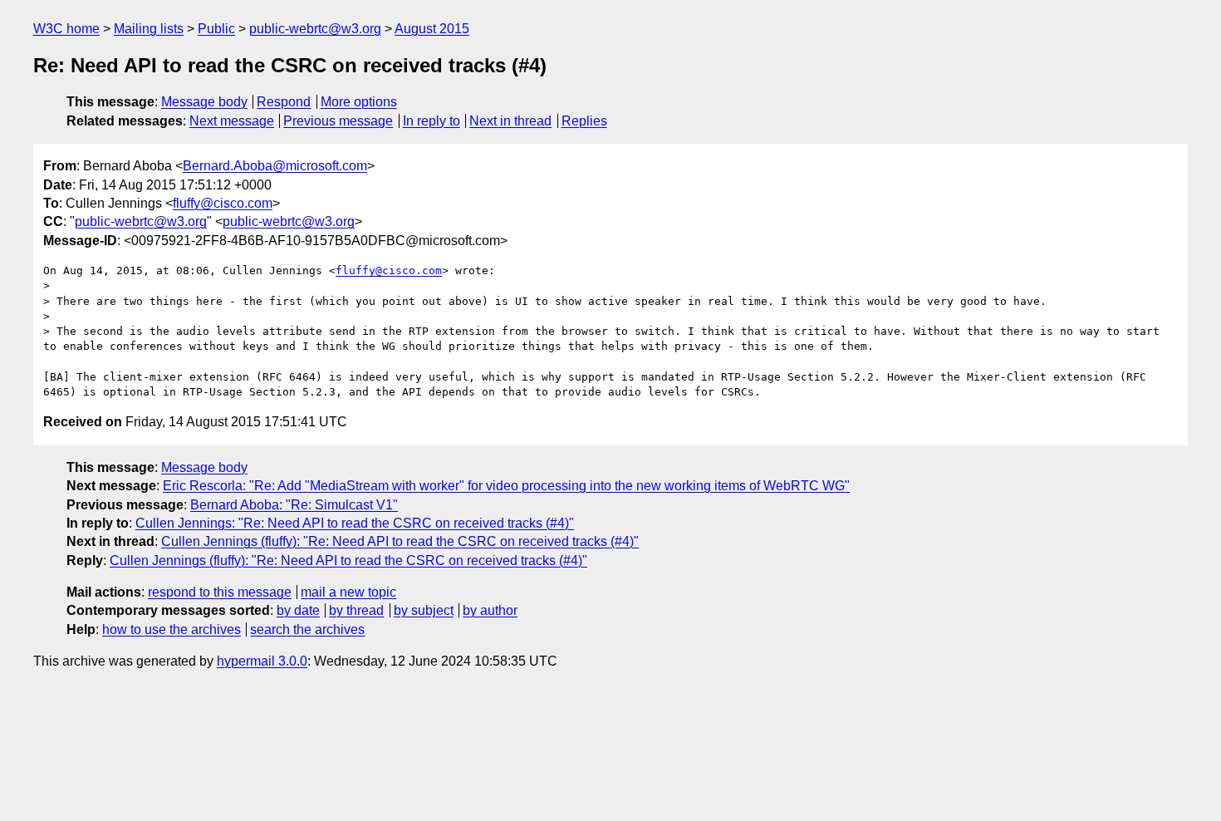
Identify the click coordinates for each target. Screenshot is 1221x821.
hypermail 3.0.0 (262, 661)
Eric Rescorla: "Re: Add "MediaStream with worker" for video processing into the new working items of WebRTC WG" (506, 486)
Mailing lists (149, 29)
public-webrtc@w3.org (315, 29)
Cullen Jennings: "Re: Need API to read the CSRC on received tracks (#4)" (354, 523)
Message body (204, 102)
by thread (356, 610)
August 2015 (432, 29)
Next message (231, 121)
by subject (424, 610)
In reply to (431, 121)
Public (216, 29)
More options (359, 102)
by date (298, 610)
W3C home (66, 29)
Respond (284, 102)
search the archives (307, 629)
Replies (584, 121)
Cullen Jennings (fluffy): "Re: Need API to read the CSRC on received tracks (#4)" (400, 541)
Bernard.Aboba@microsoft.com (275, 166)
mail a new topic (348, 592)
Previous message (338, 121)
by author (490, 610)
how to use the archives (171, 629)
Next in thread (510, 121)
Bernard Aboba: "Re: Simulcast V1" (294, 505)
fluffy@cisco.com (222, 203)
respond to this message (220, 592)
